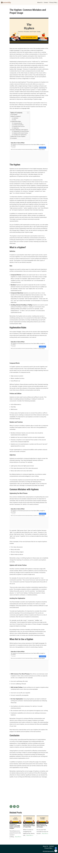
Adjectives (16, 128)
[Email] (17, 806)
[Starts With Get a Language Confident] (6, 2)
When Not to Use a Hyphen (18, 136)
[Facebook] (11, 806)
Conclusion (14, 138)
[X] (14, 806)
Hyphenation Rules (16, 121)
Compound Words (18, 123)
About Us (40, 2)
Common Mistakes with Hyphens (19, 129)
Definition (16, 118)
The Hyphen (14, 114)
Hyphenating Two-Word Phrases (21, 131)
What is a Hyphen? (16, 116)
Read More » (29, 835)
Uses (15, 119)
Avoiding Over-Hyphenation (20, 134)
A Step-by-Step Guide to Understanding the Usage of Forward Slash (29, 826)
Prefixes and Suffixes (19, 124)
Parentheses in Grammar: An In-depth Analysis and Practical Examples (15, 826)
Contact (46, 2)
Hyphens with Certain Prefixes (21, 133)
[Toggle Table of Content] (27, 113)
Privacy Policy (53, 2)
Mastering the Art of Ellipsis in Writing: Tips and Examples (42, 826)
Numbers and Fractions (19, 126)
